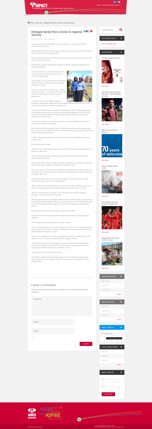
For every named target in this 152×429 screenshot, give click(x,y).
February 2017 (106, 290)
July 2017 (104, 285)
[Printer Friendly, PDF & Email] (91, 31)
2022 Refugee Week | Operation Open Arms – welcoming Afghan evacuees (111, 94)
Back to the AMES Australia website (108, 5)
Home (31, 23)
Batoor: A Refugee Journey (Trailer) (110, 167)
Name (103, 378)
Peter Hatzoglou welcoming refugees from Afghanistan (110, 203)
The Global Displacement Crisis (111, 58)
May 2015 (105, 356)
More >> (119, 294)
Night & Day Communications (115, 427)
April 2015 (105, 360)
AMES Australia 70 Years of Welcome (110, 131)
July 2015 (104, 315)
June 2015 (105, 351)
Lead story (38, 23)
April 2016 (105, 306)
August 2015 (105, 311)
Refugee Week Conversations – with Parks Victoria (111, 239)
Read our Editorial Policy (109, 44)
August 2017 (105, 281)
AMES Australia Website (35, 427)
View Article (105, 86)
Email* (104, 386)
